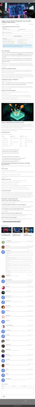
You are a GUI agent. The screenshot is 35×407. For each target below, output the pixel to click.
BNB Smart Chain (18, 221)
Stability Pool (14, 221)
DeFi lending (11, 221)
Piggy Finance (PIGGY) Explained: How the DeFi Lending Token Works (16, 235)
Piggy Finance (4, 221)
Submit (4, 396)
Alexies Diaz (4, 24)
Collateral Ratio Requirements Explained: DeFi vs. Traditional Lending (28, 235)
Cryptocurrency (31, 24)
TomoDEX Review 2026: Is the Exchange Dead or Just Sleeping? (6, 235)
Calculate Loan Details (17, 36)
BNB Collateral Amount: (6, 29)
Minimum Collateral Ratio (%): (7, 32)
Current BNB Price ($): (21, 29)
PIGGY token (8, 221)
